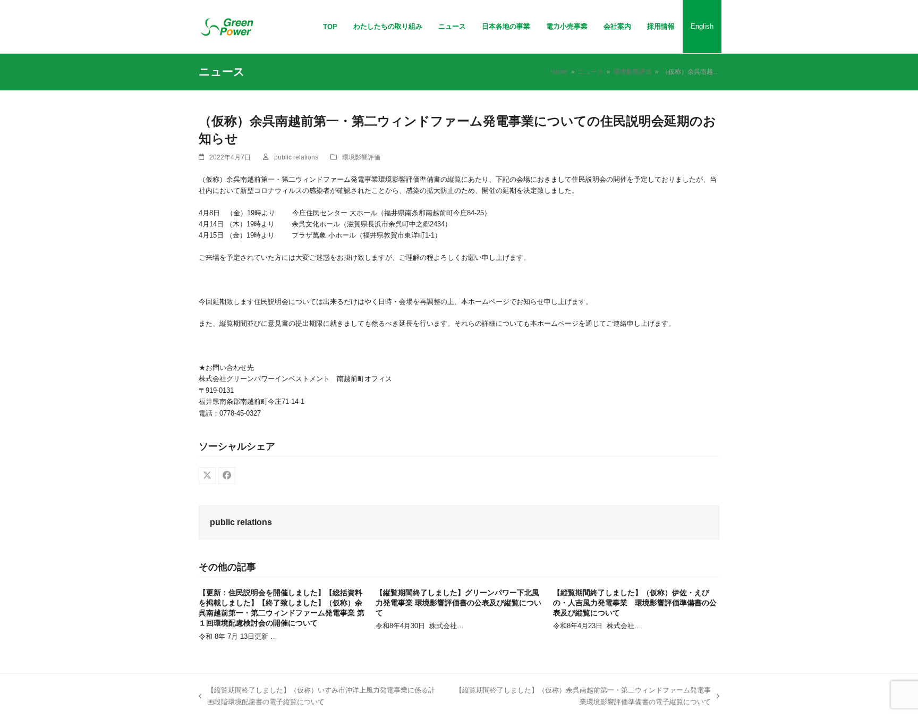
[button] (207, 475)
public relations (296, 157)
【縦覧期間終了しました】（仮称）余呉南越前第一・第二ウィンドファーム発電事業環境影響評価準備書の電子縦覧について (580, 696)
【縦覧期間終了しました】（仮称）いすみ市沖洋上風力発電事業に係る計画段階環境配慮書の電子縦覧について (317, 696)
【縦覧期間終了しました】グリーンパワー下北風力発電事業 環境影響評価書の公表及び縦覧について (458, 603)
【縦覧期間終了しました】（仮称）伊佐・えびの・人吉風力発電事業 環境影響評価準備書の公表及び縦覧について (635, 603)
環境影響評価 (361, 157)
